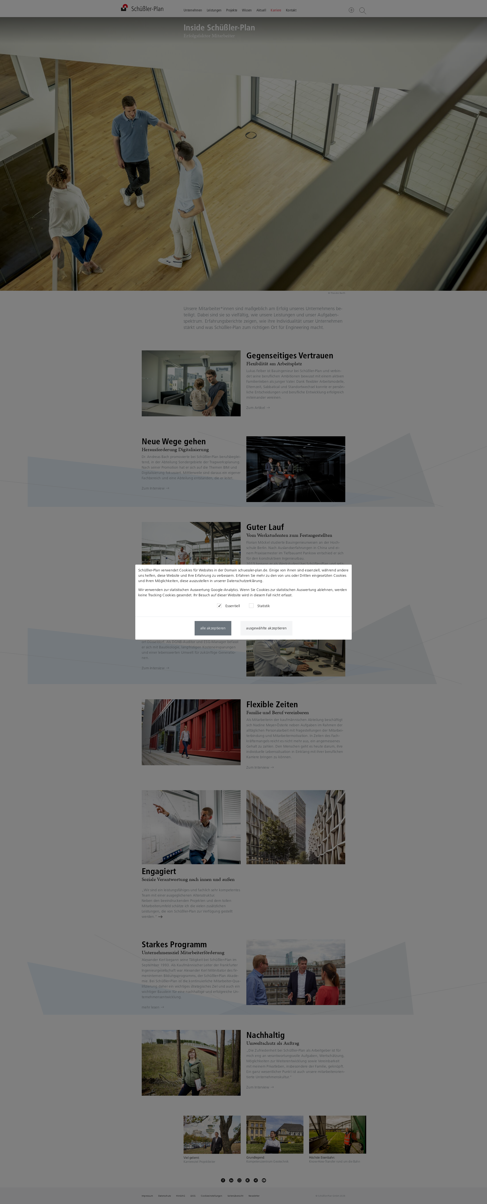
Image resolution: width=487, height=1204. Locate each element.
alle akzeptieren (213, 628)
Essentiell (232, 606)
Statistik (263, 606)
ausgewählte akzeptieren (266, 628)
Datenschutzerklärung (244, 581)
